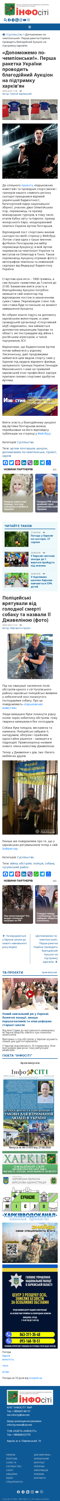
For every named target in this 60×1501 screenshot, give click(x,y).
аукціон (41, 448)
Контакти (40, 1477)
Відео (9, 1477)
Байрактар (10, 848)
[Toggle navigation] (30, 27)
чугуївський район (15, 867)
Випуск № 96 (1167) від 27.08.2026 (30, 1147)
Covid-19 (11, 1462)
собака (49, 863)
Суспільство (14, 34)
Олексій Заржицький (21, 93)
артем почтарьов (22, 448)
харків (6, 456)
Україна (10, 1454)
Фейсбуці (44, 433)
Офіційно (12, 1474)
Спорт (10, 1470)
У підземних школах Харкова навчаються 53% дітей (41, 581)
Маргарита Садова (20, 628)
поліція (38, 863)
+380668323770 (21, 1434)
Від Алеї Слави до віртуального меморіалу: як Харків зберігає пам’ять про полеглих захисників (28, 1032)
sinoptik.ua (35, 1378)
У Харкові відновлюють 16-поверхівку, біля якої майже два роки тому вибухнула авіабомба (28, 1048)
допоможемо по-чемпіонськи (23, 452)
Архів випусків (49, 972)
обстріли (25, 863)
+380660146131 (21, 1411)
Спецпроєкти (14, 1481)
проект (51, 452)
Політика (11, 1458)
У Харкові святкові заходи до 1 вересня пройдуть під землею (43, 560)
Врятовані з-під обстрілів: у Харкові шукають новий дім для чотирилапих (30, 1040)
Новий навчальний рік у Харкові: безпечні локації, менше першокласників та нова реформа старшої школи (27, 1019)
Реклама (39, 1474)
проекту (27, 185)
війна (14, 863)
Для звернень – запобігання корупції (43, 1458)
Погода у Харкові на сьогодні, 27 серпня (42, 539)
